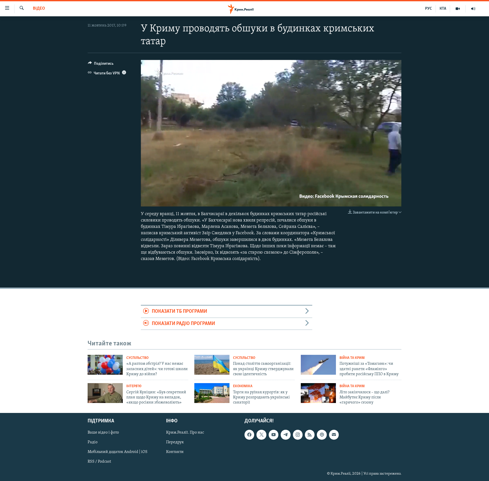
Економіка (242, 386)
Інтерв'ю (133, 386)
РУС (428, 9)
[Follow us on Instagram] (298, 434)
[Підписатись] (334, 434)
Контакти (175, 452)
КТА (443, 9)
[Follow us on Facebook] (249, 434)
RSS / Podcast (99, 462)
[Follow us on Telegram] (285, 434)
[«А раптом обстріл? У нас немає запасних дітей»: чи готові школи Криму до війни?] (105, 365)
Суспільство (137, 358)
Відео (39, 8)
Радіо (93, 442)
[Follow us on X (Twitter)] (261, 434)
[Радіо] (473, 8)
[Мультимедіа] (458, 8)
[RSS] (310, 434)
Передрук (175, 442)
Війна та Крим (352, 358)
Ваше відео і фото (103, 433)
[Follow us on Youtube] (273, 434)
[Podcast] (322, 434)
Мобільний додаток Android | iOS (117, 452)
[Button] (101, 65)
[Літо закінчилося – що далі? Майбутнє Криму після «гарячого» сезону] (318, 393)
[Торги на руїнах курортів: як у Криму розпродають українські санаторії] (211, 393)
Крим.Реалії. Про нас (185, 433)
